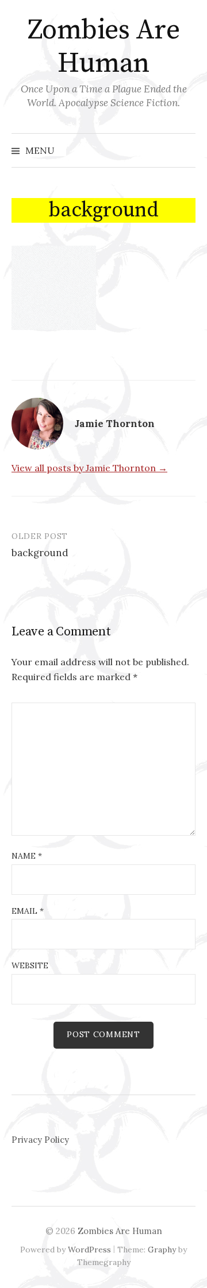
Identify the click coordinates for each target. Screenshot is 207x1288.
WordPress (89, 1249)
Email (28, 911)
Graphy (162, 1249)
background (40, 552)
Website (30, 965)
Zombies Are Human (104, 47)
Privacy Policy (40, 1139)
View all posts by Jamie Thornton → (89, 468)
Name (27, 856)
